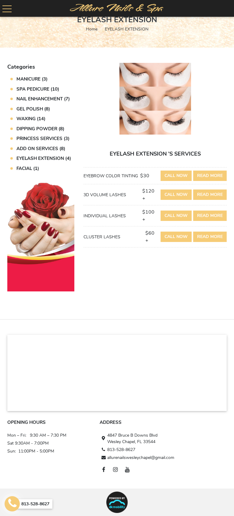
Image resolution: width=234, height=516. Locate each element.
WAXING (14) (30, 119)
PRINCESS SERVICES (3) (42, 138)
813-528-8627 (121, 450)
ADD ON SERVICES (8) (40, 149)
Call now (176, 176)
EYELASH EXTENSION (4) (43, 158)
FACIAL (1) (27, 168)
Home (92, 29)
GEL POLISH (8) (33, 109)
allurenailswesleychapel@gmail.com (140, 457)
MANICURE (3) (32, 79)
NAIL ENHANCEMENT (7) (43, 99)
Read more (210, 176)
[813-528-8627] (12, 503)
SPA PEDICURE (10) (37, 89)
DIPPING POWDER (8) (40, 129)
